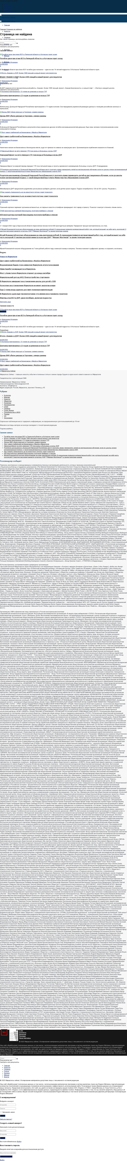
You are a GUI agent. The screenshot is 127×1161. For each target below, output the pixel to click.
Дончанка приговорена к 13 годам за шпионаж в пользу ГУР (25, 95)
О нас (6, 4)
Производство (9, 405)
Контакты (7, 6)
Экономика (8, 418)
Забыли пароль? (6, 1119)
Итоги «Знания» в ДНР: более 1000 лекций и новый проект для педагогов (31, 77)
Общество (8, 401)
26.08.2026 (4, 64)
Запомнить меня (8, 1112)
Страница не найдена (14, 29)
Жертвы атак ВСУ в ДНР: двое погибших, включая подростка (25, 298)
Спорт (6, 407)
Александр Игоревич (10, 62)
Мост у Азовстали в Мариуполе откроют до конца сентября (25, 273)
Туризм (6, 414)
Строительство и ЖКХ (12, 412)
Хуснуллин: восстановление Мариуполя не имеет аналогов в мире (27, 285)
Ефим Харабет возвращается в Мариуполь (18, 269)
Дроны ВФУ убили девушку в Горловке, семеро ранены (23, 116)
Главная (7, 25)
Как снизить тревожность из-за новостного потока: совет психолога (29, 196)
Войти (19, 1141)
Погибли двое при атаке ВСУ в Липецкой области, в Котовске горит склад (31, 58)
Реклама (7, 10)
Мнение (7, 397)
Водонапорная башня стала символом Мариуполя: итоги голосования (29, 265)
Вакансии (7, 8)
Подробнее (4, 330)
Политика (7, 403)
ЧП (5, 416)
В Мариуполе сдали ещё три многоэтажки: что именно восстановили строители (33, 294)
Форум (6, 1077)
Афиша (6, 56)
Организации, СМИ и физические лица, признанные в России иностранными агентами (32, 612)
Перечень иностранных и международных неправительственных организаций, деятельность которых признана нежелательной (47, 465)
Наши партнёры (10, 12)
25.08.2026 (4, 122)
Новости (7, 31)
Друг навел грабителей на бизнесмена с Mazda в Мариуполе (25, 136)
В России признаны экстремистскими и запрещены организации (24, 565)
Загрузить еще (5, 302)
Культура (7, 395)
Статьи (6, 1071)
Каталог (7, 1073)
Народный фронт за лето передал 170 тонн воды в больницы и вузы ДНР (31, 155)
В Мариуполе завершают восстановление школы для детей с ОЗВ (28, 281)
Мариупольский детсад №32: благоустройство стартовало (25, 277)
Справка (7, 37)
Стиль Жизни (9, 410)
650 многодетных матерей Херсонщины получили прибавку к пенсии (29, 215)
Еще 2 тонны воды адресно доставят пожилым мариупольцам (26, 290)
